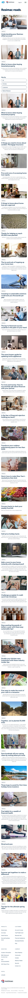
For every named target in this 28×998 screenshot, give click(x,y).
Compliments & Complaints (22, 992)
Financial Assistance (20, 938)
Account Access (19, 930)
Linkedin (3, 975)
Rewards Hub (18, 935)
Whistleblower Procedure (5, 990)
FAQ (16, 943)
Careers (17, 957)
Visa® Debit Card (19, 932)
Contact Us (17, 966)
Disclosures (3, 992)
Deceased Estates (19, 940)
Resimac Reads (18, 960)
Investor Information (6, 952)
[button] (20, 2)
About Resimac (18, 952)
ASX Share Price (5, 964)
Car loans (3, 932)
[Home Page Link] (7, 2)
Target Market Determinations (11, 992)
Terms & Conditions (14, 990)
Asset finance (4, 935)
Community (18, 955)
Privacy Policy (21, 990)
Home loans (4, 930)
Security (17, 963)
